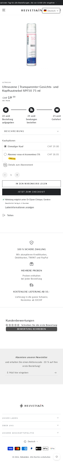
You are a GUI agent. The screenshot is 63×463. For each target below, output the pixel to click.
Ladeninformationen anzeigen (19, 207)
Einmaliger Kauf (15, 146)
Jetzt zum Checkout (31, 192)
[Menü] (4, 10)
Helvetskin (24, 457)
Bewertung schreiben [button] (31, 329)
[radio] (5, 146)
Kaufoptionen (8, 140)
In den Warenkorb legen (31, 184)
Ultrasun (6, 82)
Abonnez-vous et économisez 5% (24, 156)
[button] (51, 10)
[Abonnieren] (56, 372)
